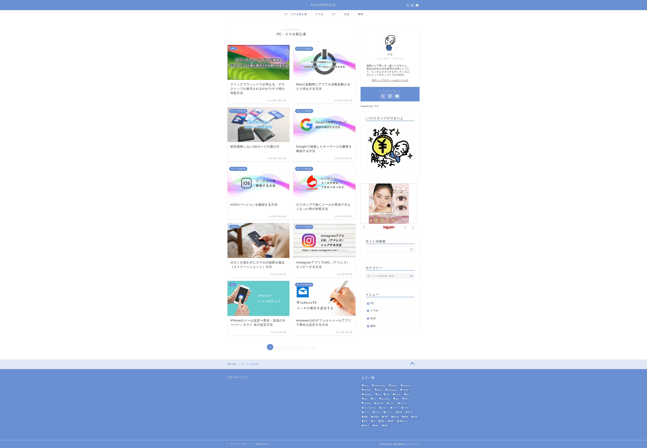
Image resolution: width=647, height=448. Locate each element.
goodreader (392, 390)
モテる (377, 412)
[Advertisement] (252, 400)
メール (366, 412)
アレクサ (403, 403)
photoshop (385, 399)
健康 (365, 417)
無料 (382, 421)
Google (405, 390)
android (394, 385)
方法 (365, 421)
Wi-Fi (406, 399)
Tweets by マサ (370, 106)
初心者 (396, 417)
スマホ (319, 14)
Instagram (368, 394)
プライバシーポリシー (240, 444)
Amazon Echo (379, 385)
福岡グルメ (403, 421)
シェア (395, 408)
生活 (347, 14)
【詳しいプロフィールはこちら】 (390, 80)
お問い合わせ (262, 444)
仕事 (400, 412)
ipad (387, 394)
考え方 (366, 426)
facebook (367, 390)
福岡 (392, 421)
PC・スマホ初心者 (295, 14)
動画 (406, 417)
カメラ (384, 408)
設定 (376, 426)
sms (397, 399)
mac (365, 399)
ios (379, 394)
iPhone (398, 394)
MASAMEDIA (323, 5)
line (408, 394)
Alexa (366, 385)
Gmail (379, 390)
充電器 (375, 417)
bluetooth (406, 385)
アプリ (391, 403)
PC (334, 14)
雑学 (360, 14)
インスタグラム (370, 408)
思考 (415, 417)
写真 (386, 417)
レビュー (389, 412)
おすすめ (380, 403)
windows (367, 403)
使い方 (410, 412)
